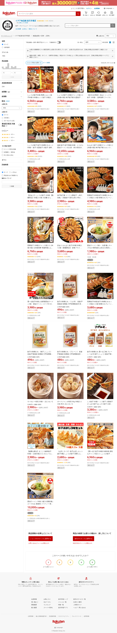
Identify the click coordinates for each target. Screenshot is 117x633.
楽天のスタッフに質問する (83, 538)
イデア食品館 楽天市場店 (26, 21)
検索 (12, 77)
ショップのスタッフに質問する (40, 538)
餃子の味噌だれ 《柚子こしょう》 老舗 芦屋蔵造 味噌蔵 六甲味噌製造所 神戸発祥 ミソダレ (40, 354)
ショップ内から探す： (73, 25)
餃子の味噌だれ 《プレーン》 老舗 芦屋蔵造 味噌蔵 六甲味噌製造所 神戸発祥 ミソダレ (70, 354)
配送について (33, 29)
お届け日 (4, 112)
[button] (109, 8)
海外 (8, 101)
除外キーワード (6, 178)
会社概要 (18, 29)
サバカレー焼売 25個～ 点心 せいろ (40, 401)
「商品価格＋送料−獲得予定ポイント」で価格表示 (40, 42)
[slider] (2, 69)
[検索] (78, 13)
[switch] (20, 125)
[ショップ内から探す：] (112, 25)
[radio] (2, 44)
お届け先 (4, 104)
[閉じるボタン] (112, 50)
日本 (3, 86)
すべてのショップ (6, 36)
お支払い (25, 29)
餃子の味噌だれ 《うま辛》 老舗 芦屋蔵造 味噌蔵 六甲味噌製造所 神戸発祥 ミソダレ (70, 304)
